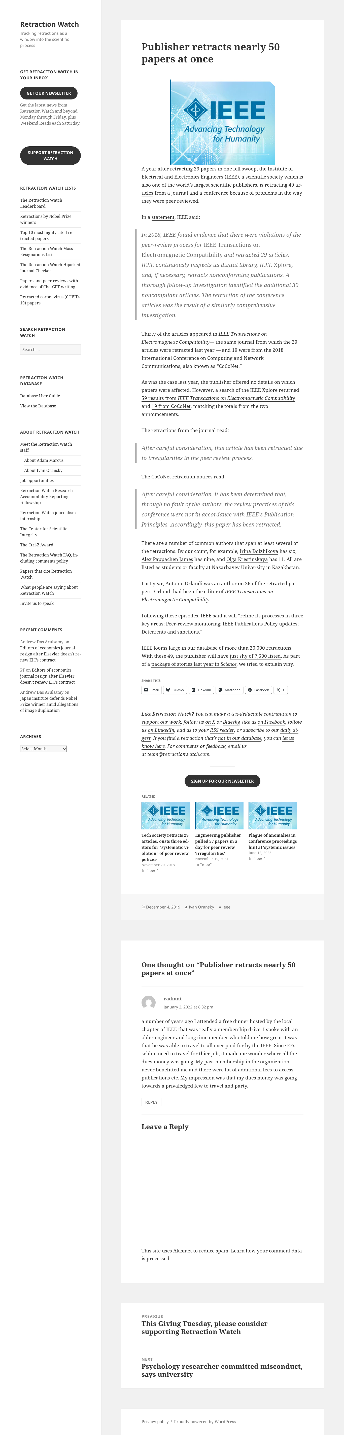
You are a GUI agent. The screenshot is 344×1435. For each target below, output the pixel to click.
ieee (226, 907)
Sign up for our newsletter (222, 781)
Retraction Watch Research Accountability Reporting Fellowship (46, 496)
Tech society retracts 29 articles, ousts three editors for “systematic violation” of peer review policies (165, 847)
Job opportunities (37, 480)
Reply (151, 1102)
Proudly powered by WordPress (205, 1421)
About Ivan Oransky (43, 470)
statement (163, 217)
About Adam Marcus (43, 460)
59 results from (218, 398)
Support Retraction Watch (50, 155)
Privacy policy (155, 1421)
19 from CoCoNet (171, 406)
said (217, 615)
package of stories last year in (193, 664)
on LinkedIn (161, 730)
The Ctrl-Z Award (36, 545)
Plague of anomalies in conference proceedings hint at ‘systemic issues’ (273, 841)
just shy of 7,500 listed (255, 656)
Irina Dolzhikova (259, 551)
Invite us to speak (37, 603)
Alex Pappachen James (167, 559)
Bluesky (231, 722)
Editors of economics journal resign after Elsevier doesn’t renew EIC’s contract (50, 654)
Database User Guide (40, 396)
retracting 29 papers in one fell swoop (213, 168)
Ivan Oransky (201, 907)
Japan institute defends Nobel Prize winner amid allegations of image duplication (49, 704)
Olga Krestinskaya (247, 559)
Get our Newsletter (49, 93)
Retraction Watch (49, 24)
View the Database (38, 406)
